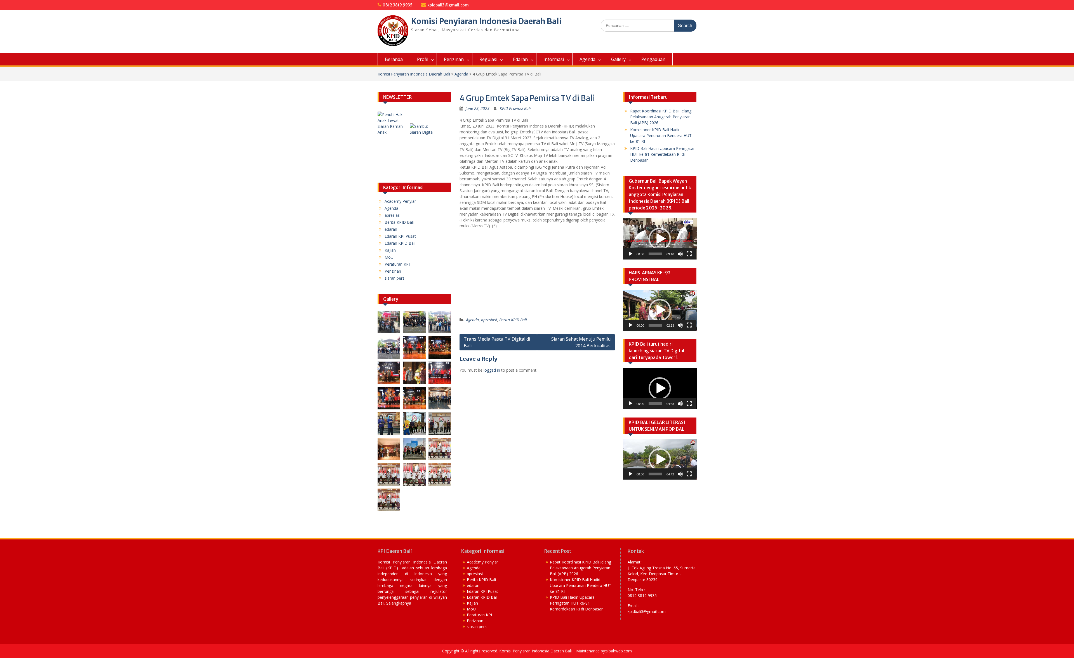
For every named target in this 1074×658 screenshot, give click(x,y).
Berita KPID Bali (513, 319)
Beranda (394, 59)
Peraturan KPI (397, 264)
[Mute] (680, 254)
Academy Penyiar (400, 201)
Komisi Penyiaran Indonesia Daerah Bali (486, 21)
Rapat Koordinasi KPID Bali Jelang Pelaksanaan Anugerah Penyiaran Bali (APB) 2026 (660, 116)
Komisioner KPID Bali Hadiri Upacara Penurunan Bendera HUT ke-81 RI (661, 135)
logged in (492, 370)
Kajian (390, 250)
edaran (391, 229)
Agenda (587, 59)
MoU (389, 257)
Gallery (618, 59)
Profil (422, 59)
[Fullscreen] (689, 254)
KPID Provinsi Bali (515, 108)
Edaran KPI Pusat (400, 236)
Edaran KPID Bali (400, 243)
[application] (660, 239)
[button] (660, 239)
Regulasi (488, 59)
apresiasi (489, 319)
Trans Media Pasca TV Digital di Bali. (497, 342)
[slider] (655, 254)
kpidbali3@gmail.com (448, 5)
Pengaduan (653, 59)
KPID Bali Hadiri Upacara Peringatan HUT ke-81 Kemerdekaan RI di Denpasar (663, 154)
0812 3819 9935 (398, 5)
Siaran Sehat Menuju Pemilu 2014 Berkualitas (581, 342)
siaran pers (394, 278)
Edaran (520, 59)
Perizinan (454, 59)
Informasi (553, 59)
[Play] (630, 254)
